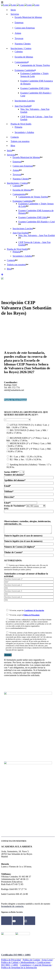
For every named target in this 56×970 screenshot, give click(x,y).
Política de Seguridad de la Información (19, 967)
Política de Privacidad (11, 960)
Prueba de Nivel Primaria (15, 400)
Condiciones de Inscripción (34, 610)
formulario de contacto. (12, 906)
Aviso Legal (47, 960)
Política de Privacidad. (31, 615)
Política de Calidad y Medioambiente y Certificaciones (25, 962)
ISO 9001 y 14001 (9, 965)
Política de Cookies (31, 960)
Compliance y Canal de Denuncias (35, 965)
